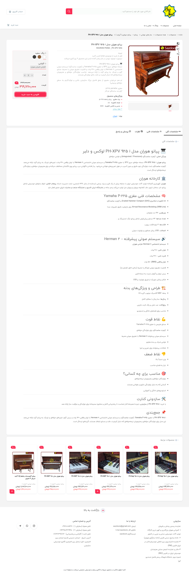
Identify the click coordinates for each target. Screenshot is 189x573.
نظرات (137, 131)
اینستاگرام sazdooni (128, 534)
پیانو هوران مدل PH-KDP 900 (54, 476)
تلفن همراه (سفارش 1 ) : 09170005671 (76, 526)
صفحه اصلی (177, 25)
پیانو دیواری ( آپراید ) (123, 34)
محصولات (165, 25)
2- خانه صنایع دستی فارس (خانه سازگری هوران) (162, 537)
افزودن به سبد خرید (30, 94)
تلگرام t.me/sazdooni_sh (125, 530)
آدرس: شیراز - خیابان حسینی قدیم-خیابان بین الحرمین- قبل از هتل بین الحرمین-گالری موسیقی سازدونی (72, 541)
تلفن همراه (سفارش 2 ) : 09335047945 (75, 530)
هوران (115, 116)
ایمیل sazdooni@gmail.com (124, 526)
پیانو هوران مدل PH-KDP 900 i (111, 476)
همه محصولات (160, 34)
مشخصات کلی (172, 131)
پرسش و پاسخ (122, 131)
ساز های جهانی (146, 34)
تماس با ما (147, 25)
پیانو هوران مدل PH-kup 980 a (139, 476)
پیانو (136, 34)
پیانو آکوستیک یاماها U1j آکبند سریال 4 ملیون (25, 477)
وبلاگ (156, 25)
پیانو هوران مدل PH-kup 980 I (168, 476)
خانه (181, 34)
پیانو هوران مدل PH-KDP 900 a (81, 476)
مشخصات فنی (153, 131)
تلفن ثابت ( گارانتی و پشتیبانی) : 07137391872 (72, 534)
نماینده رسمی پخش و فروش (169, 526)
